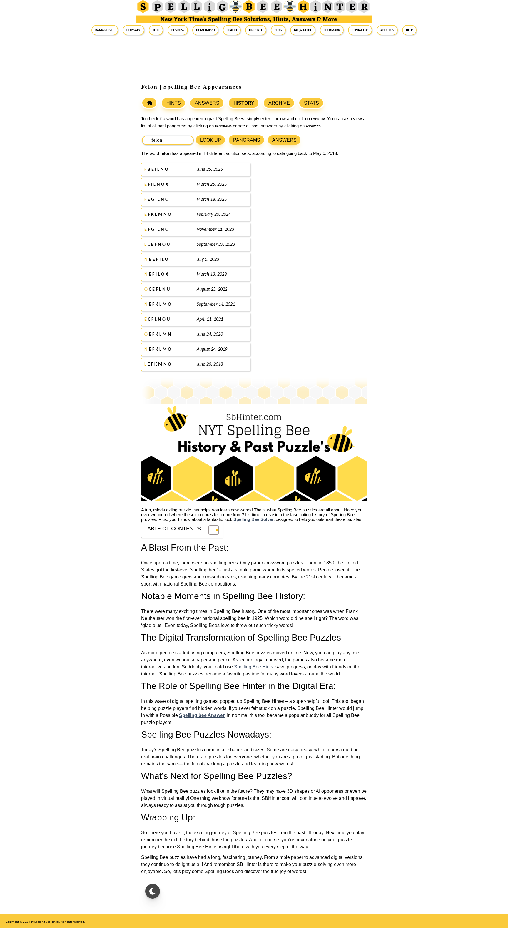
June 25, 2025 (210, 169)
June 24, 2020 (210, 334)
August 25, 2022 (212, 289)
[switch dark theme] (152, 891)
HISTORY (243, 103)
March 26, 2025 (212, 184)
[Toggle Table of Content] (210, 530)
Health (232, 30)
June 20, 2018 (210, 364)
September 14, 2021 (216, 304)
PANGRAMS (246, 140)
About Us (387, 30)
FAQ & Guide (303, 30)
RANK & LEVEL (104, 30)
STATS (311, 103)
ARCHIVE (279, 103)
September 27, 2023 (216, 244)
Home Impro (205, 30)
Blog (278, 30)
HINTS (173, 103)
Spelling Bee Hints (253, 666)
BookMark (332, 30)
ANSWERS (207, 103)
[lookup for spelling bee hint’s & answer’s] (149, 103)
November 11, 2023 (215, 229)
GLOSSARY (133, 30)
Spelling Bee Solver (253, 519)
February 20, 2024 (214, 214)
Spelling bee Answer (202, 715)
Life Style (256, 30)
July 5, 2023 (208, 259)
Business (177, 30)
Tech (156, 30)
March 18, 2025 (212, 199)
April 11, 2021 (210, 319)
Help (409, 30)
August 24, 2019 (212, 349)
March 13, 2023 (212, 274)
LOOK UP (210, 140)
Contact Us (360, 30)
